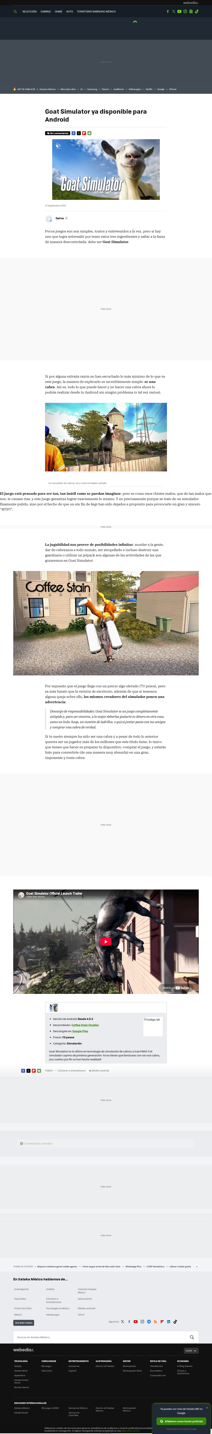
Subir (189, 1350)
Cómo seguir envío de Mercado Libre (101, 1266)
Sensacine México (78, 1407)
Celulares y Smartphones (72, 1070)
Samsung (92, 89)
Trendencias (156, 1366)
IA (81, 89)
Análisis (50, 1289)
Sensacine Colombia (74, 1414)
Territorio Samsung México (96, 11)
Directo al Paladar (105, 1366)
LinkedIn (168, 1321)
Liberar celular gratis (180, 1266)
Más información (130, 1430)
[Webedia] (191, 3)
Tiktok (197, 11)
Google (160, 89)
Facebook (168, 11)
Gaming (46, 11)
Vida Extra (46, 1370)
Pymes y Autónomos (183, 1372)
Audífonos (119, 89)
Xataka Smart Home (21, 1381)
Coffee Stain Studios (85, 1025)
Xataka (18, 1366)
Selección (30, 11)
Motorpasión (129, 1366)
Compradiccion (158, 1375)
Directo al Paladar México (105, 1409)
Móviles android (100, 1070)
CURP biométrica (156, 1266)
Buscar (192, 1337)
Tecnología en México (57, 1308)
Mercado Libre (68, 89)
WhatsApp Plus (134, 1266)
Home (58, 11)
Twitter (174, 11)
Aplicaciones (85, 1298)
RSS (155, 1321)
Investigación (21, 1289)
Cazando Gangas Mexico (87, 1290)
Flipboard (84, 133)
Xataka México (22, 1407)
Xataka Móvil (20, 1370)
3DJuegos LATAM (50, 1407)
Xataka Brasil (21, 1412)
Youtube (179, 11)
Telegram (149, 1321)
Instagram (185, 11)
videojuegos (52, 1314)
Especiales (20, 1298)
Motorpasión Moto (132, 1370)
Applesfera (19, 1375)
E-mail (89, 133)
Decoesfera (156, 1370)
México (18, 1314)
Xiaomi (105, 89)
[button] (61, 218)
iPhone (173, 89)
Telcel (81, 1314)
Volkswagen (135, 89)
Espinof (72, 1370)
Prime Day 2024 (22, 1308)
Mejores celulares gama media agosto (57, 1266)
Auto (69, 11)
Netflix (149, 89)
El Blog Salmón (184, 1366)
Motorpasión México (129, 1409)
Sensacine (74, 1366)
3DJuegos (46, 1366)
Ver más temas (23, 1322)
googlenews (191, 11)
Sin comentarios (59, 133)
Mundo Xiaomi (21, 1387)
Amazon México (47, 89)
